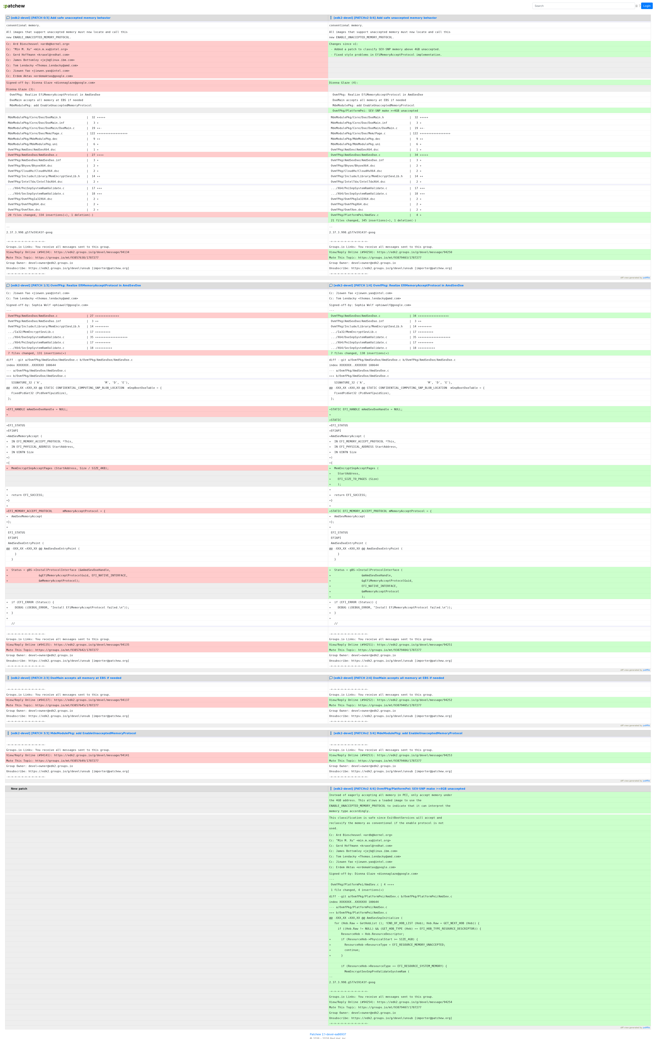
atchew (14, 6)
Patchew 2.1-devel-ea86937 (328, 1034)
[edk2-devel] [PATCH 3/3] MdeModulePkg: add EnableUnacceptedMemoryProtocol (73, 733)
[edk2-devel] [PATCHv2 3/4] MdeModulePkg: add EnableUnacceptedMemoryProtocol (398, 733)
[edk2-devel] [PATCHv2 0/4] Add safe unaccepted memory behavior (385, 17)
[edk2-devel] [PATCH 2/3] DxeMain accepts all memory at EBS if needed (66, 678)
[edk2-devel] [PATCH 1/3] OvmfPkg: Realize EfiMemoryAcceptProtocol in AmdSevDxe (76, 285)
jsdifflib (646, 278)
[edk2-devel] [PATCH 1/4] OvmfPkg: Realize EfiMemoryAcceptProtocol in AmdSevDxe (399, 285)
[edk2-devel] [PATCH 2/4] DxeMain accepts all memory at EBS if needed (389, 678)
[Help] (639, 6)
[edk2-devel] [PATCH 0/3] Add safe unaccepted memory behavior (61, 17)
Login (647, 6)
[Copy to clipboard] (636, 6)
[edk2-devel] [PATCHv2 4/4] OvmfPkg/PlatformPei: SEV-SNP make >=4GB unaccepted (399, 788)
